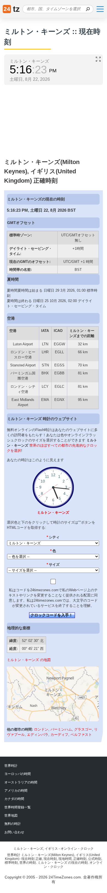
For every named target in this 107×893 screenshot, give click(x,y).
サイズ (53, 564)
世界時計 (11, 766)
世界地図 (11, 815)
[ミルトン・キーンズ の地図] (53, 720)
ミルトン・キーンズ (53, 512)
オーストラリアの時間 (20, 782)
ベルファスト (81, 735)
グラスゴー (83, 729)
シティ (53, 537)
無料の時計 (12, 824)
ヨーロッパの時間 (17, 774)
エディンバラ (37, 735)
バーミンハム (61, 729)
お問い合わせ (14, 832)
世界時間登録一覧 (17, 807)
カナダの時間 (14, 799)
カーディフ (59, 735)
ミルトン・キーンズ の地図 (29, 660)
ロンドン (41, 729)
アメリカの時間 (15, 790)
